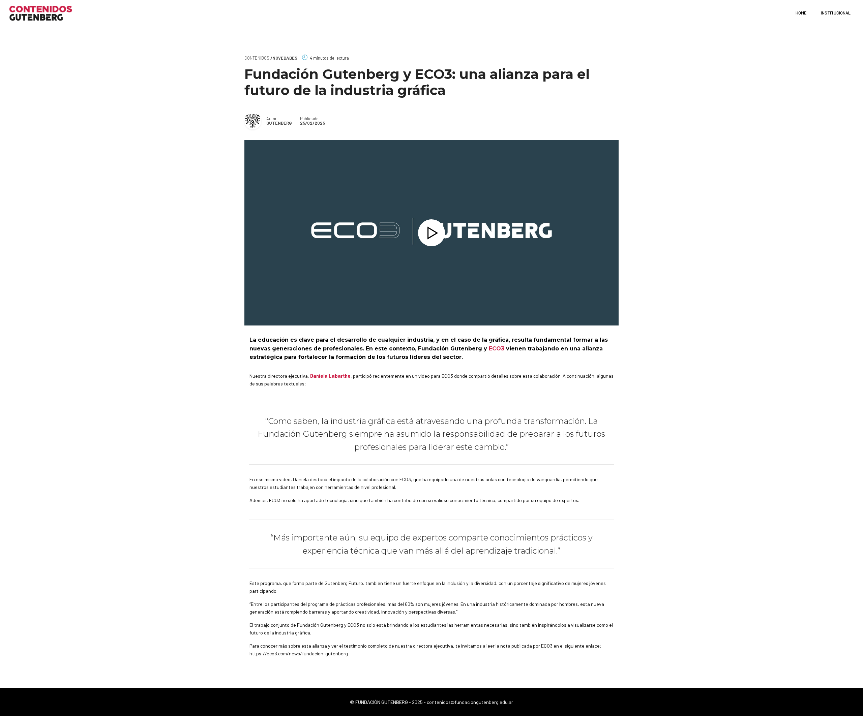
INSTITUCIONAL (836, 12)
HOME (801, 12)
